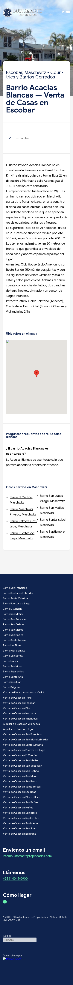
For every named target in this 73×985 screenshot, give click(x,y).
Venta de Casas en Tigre (17, 697)
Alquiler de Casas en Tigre (18, 729)
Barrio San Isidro (12, 666)
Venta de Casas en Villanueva (20, 718)
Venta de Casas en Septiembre (21, 818)
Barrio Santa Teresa (14, 640)
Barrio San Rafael (13, 655)
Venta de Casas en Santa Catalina (23, 744)
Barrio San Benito (13, 635)
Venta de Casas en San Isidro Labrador (25, 739)
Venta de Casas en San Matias (20, 760)
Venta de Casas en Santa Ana (20, 823)
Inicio (66, 12)
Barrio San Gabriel (13, 624)
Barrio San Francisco (15, 587)
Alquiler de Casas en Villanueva (21, 723)
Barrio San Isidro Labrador (18, 593)
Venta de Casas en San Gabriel (21, 771)
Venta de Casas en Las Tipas (19, 791)
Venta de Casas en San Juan (19, 828)
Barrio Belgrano (12, 687)
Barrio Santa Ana (13, 676)
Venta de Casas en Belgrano (19, 833)
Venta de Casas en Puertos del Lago (24, 750)
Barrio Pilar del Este (14, 650)
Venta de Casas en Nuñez (18, 807)
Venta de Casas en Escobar (19, 703)
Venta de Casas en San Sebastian (22, 765)
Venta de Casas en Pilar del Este (21, 797)
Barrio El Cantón (12, 608)
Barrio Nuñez (10, 661)
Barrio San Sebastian (15, 619)
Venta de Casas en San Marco (20, 776)
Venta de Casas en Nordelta (19, 713)
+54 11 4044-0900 (15, 879)
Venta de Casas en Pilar (16, 708)
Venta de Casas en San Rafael (20, 802)
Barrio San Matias (13, 614)
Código (7, 935)
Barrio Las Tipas (12, 645)
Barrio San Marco (13, 629)
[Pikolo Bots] (36, 959)
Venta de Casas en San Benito (20, 781)
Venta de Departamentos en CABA (23, 692)
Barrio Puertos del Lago (16, 603)
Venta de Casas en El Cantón (20, 755)
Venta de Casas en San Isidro (20, 812)
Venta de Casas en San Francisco (22, 734)
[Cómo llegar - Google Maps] (5, 902)
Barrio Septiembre (13, 671)
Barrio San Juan (12, 682)
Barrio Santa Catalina (15, 598)
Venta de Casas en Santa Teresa (22, 786)
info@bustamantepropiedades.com (27, 856)
